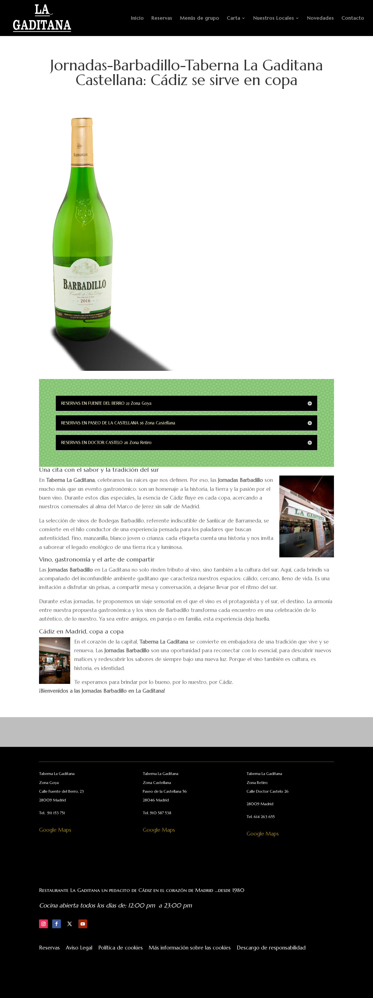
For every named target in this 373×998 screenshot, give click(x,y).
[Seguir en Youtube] (82, 923)
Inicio (137, 18)
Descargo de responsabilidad (271, 948)
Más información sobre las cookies (190, 948)
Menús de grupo (199, 18)
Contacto (353, 18)
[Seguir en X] (69, 923)
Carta (233, 18)
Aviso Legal (79, 948)
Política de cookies (120, 948)
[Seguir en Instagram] (43, 923)
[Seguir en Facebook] (56, 923)
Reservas (162, 18)
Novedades (320, 18)
